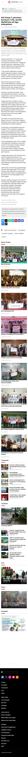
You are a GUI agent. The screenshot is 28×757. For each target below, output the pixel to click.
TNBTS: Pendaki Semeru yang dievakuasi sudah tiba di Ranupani (17, 539)
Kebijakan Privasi (6, 730)
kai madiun (22, 230)
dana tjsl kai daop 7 (10, 230)
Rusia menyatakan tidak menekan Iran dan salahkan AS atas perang (17, 489)
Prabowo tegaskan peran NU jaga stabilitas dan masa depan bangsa (17, 532)
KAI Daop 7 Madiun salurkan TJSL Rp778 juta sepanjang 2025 (13, 310)
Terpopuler (5, 460)
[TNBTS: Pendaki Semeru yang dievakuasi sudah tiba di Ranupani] (4, 540)
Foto (2, 563)
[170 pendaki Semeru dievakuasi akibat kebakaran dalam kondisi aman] (4, 555)
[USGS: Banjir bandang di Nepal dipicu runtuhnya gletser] (14, 516)
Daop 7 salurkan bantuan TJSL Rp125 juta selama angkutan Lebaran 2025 (12, 428)
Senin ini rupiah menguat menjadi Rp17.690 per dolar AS (17, 466)
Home (6, 8)
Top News (4, 503)
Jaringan (3, 724)
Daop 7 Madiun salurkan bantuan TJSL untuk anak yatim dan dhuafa (13, 286)
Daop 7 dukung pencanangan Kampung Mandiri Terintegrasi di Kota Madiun (13, 333)
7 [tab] (17, 609)
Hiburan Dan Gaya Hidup (8, 720)
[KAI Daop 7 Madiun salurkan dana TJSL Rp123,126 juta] (14, 254)
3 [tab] (14, 585)
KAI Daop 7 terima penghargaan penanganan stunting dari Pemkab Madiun (12, 452)
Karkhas (3, 708)
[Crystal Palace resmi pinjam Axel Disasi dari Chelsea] (4, 497)
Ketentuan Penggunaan (8, 727)
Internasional (5, 712)
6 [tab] (15, 609)
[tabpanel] (14, 575)
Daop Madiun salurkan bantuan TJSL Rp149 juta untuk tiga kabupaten (12, 405)
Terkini (3, 682)
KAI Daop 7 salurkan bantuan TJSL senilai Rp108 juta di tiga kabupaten (12, 11)
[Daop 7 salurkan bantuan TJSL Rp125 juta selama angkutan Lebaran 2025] (14, 419)
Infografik (4, 611)
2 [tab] (11, 585)
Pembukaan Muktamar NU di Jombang (14, 580)
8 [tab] (20, 609)
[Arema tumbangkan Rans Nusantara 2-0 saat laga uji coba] (4, 482)
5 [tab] (18, 585)
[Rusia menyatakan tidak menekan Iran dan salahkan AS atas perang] (4, 490)
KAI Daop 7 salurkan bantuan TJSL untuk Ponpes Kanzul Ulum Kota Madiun (14, 356)
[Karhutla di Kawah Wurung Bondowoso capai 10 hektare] (4, 547)
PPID (2, 746)
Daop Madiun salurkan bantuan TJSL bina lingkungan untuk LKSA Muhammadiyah (12, 381)
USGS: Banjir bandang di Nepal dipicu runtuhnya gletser (12, 524)
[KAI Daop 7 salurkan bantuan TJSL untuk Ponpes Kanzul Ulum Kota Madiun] (14, 348)
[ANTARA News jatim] (15, 2)
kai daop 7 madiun (7, 233)
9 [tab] (22, 609)
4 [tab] (16, 585)
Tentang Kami (5, 732)
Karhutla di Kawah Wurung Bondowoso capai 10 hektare (17, 547)
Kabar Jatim (4, 697)
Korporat (3, 743)
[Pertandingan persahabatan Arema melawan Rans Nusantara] (4, 474)
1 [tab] (9, 585)
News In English (5, 715)
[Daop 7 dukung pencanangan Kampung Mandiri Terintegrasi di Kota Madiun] (14, 324)
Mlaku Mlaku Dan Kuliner (8, 717)
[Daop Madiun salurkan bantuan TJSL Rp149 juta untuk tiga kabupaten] (14, 396)
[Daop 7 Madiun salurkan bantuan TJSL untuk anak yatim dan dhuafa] (14, 278)
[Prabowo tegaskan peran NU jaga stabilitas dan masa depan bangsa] (4, 532)
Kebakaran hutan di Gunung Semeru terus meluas (13, 604)
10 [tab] (24, 609)
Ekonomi (12, 8)
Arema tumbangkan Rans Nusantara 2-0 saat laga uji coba (17, 481)
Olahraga (4, 705)
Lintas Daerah (5, 700)
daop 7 (4, 236)
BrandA (3, 738)
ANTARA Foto (5, 741)
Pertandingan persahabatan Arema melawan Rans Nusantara (16, 474)
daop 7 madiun (19, 233)
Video (3, 587)
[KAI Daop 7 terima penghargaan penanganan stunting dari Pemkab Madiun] (14, 443)
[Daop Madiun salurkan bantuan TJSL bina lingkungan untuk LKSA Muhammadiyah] (14, 371)
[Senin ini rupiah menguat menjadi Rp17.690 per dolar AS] (4, 467)
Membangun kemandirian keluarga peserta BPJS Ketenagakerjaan (13, 657)
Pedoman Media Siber (7, 735)
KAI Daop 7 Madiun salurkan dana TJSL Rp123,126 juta (13, 263)
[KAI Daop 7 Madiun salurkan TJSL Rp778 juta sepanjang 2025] (14, 301)
